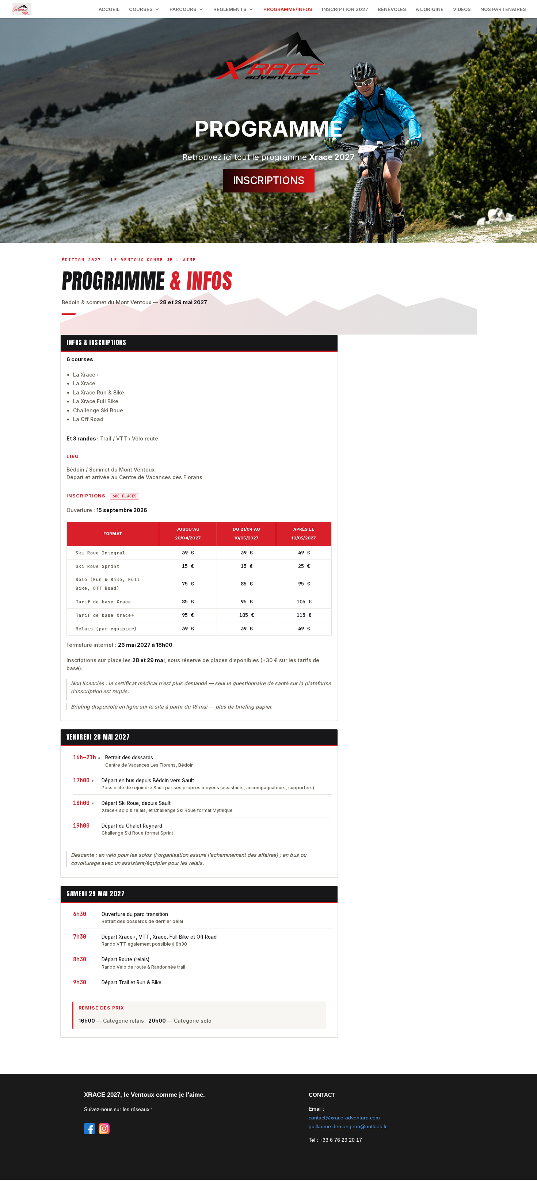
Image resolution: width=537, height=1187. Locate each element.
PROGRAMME (269, 128)
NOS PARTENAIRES (503, 9)
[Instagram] (104, 1127)
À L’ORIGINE (429, 9)
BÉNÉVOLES (392, 9)
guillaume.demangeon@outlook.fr (348, 1126)
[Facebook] (89, 1127)
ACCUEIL (109, 9)
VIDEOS (462, 9)
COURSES (141, 9)
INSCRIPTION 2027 (345, 9)
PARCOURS (183, 9)
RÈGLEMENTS (230, 9)
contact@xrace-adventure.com (344, 1118)
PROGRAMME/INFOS (287, 9)
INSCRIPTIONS (268, 180)
